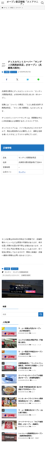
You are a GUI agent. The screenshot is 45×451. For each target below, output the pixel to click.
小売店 (7, 72)
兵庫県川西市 (25, 275)
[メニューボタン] (2, 3)
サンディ (22, 172)
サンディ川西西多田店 (20, 272)
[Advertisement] (22, 33)
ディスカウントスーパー (11, 275)
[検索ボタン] (42, 3)
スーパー (13, 72)
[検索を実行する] (40, 314)
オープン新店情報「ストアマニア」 (22, 3)
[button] (6, 80)
